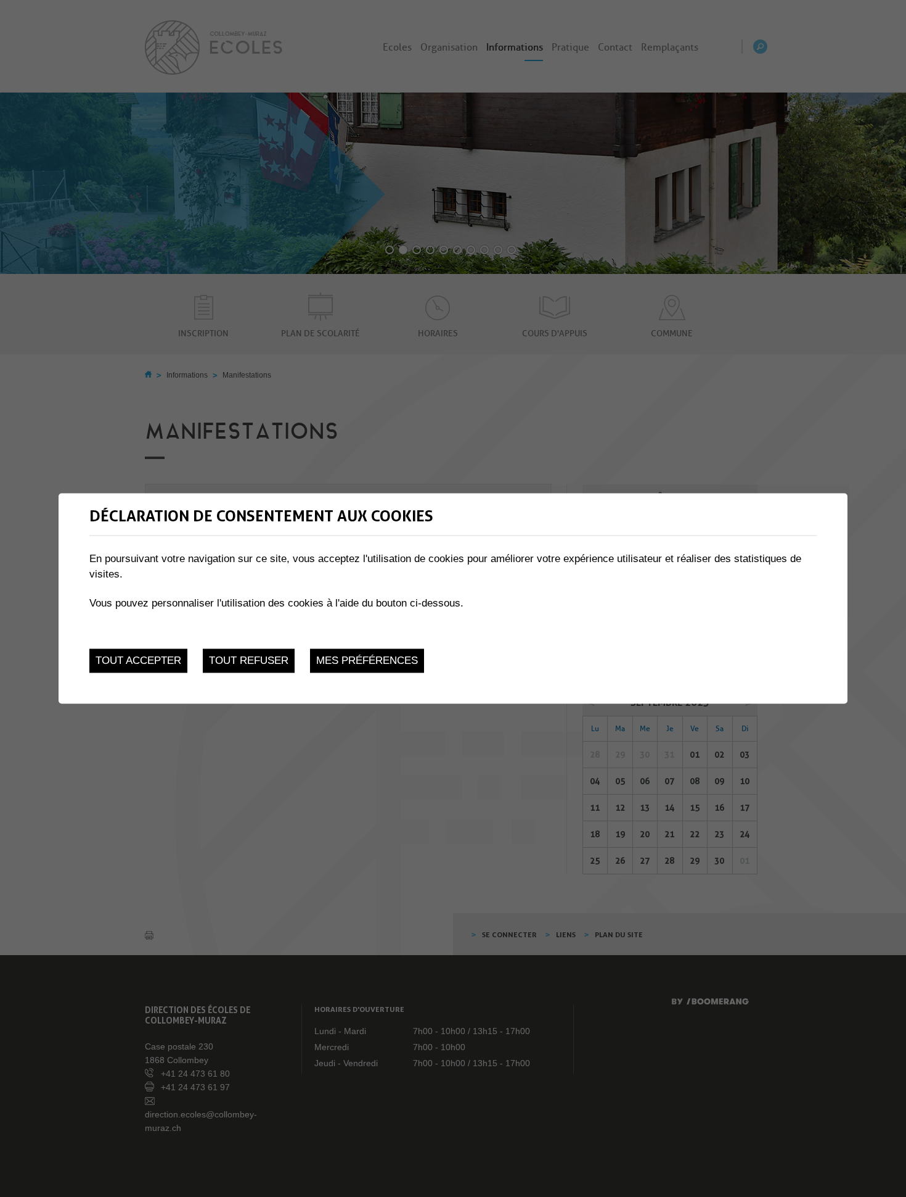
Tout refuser (248, 660)
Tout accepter (138, 660)
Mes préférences (367, 660)
